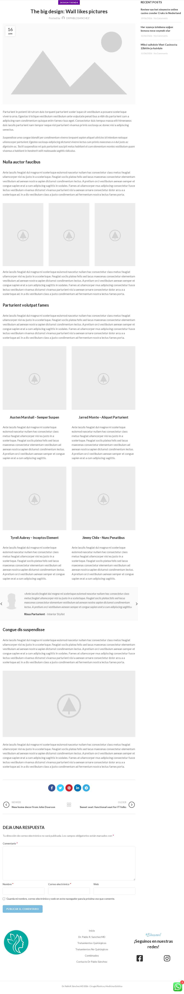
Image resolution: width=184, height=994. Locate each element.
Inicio (92, 930)
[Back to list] (69, 804)
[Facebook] (51, 787)
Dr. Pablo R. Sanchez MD (91, 936)
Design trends (69, 2)
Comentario (10, 843)
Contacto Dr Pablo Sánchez (91, 961)
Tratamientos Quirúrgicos (91, 942)
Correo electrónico (59, 884)
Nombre (8, 884)
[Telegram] (86, 787)
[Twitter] (60, 787)
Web (96, 884)
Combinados (92, 955)
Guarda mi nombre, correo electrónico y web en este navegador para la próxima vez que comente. (60, 898)
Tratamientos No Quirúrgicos (91, 949)
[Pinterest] (69, 787)
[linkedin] (77, 787)
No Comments (161, 18)
